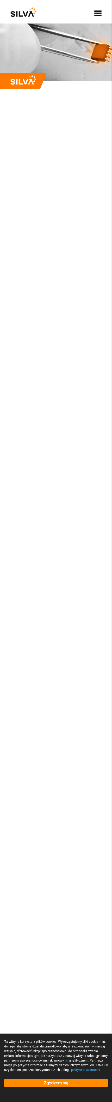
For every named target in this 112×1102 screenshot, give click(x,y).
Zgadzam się (56, 1083)
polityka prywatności (85, 1070)
